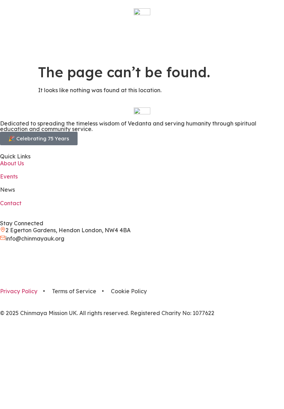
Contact (10, 203)
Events (9, 176)
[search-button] (3, 34)
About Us (12, 163)
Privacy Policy (18, 291)
